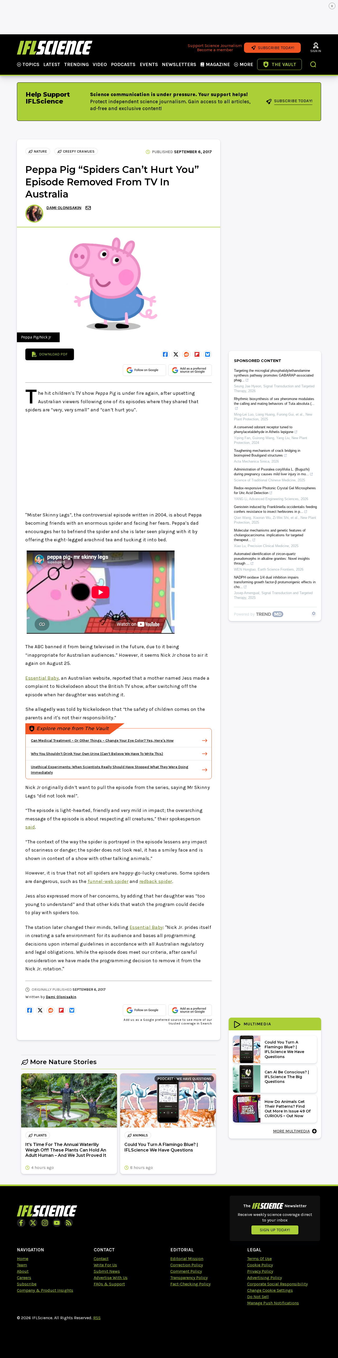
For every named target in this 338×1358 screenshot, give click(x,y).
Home (22, 1258)
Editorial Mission (186, 1258)
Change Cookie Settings (270, 1290)
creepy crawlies (79, 151)
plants (40, 1135)
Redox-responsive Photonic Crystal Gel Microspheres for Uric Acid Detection (275, 490)
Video (100, 64)
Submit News (107, 1271)
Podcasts (123, 64)
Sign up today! (275, 1229)
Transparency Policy (189, 1277)
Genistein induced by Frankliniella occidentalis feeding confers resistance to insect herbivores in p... (275, 509)
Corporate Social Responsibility (277, 1283)
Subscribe (26, 1283)
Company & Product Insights (45, 1290)
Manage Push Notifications (273, 1302)
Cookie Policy (260, 1264)
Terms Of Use (259, 1258)
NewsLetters (179, 64)
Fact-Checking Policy (190, 1283)
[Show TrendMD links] (314, 613)
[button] (313, 65)
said (30, 827)
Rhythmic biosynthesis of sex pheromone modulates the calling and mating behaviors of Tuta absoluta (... (274, 401)
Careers (24, 1277)
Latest (51, 64)
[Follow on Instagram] (45, 1223)
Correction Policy (186, 1264)
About (23, 1271)
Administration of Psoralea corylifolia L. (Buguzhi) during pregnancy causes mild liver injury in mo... (271, 471)
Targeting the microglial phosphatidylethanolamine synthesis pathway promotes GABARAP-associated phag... (273, 375)
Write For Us (105, 1264)
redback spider (155, 881)
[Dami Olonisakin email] (89, 208)
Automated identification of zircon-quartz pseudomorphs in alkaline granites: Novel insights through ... (272, 558)
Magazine (218, 64)
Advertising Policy (264, 1277)
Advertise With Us (111, 1277)
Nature (40, 151)
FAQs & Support (109, 1283)
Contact (101, 1258)
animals (140, 1135)
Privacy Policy (260, 1271)
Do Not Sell (258, 1296)
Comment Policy (186, 1271)
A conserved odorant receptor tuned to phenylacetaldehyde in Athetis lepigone (263, 429)
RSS (97, 1317)
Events (149, 64)
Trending (76, 64)
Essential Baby (42, 678)
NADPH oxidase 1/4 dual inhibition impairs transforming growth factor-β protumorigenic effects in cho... (275, 582)
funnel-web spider (108, 881)
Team (22, 1264)
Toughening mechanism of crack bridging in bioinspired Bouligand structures (267, 453)
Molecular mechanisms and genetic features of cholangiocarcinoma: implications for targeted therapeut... (270, 535)
